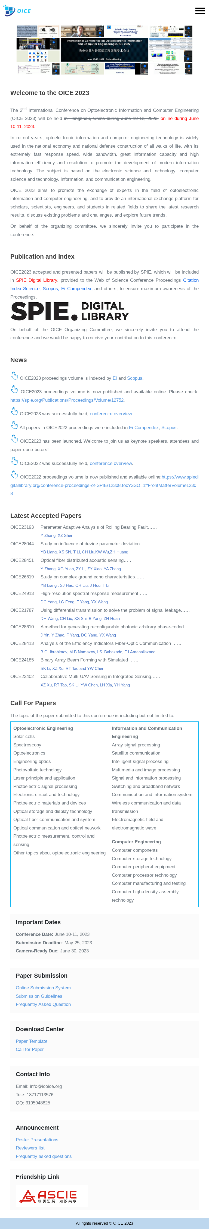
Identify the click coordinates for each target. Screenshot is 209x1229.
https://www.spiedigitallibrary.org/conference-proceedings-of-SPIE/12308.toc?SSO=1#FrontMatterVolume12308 (104, 485)
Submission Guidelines (39, 996)
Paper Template (31, 1041)
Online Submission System (43, 987)
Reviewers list (30, 1148)
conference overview (111, 413)
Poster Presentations (37, 1139)
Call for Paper (30, 1049)
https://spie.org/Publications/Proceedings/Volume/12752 (67, 400)
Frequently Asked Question (43, 1004)
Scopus (134, 378)
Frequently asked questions (44, 1156)
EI (115, 378)
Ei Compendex (144, 427)
